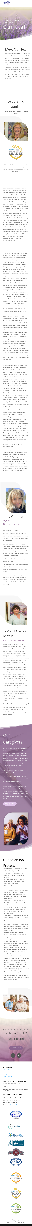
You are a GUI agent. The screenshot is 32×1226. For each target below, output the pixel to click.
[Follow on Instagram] (19, 1055)
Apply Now (10, 804)
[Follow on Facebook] (13, 1055)
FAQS (5, 1074)
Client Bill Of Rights (10, 1072)
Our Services (8, 1076)
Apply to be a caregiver (11, 1070)
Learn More (16, 1048)
